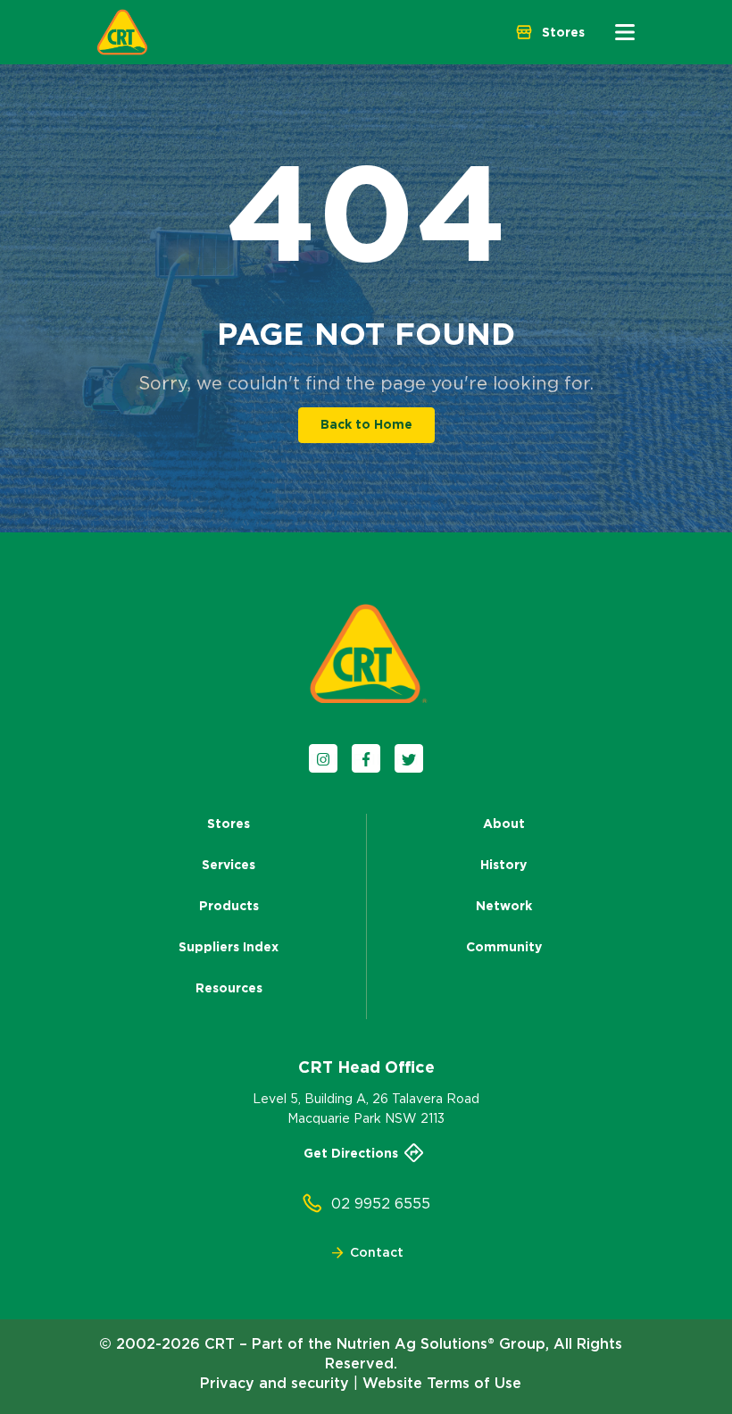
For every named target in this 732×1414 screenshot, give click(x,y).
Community (504, 947)
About (504, 824)
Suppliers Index (229, 947)
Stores (228, 824)
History (503, 865)
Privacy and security (274, 1383)
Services (228, 865)
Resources (228, 988)
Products (229, 906)
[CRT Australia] (122, 32)
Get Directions (351, 1153)
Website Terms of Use (441, 1383)
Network (504, 906)
